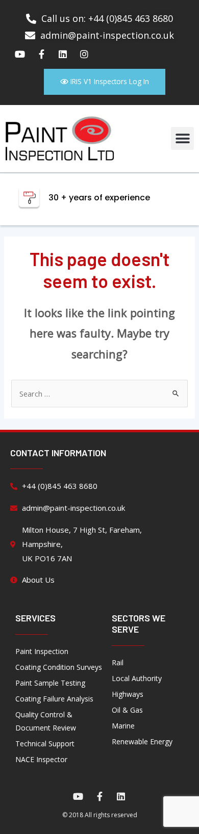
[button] (182, 138)
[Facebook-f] (41, 54)
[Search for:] (99, 393)
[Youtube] (19, 54)
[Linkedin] (62, 54)
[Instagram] (84, 54)
